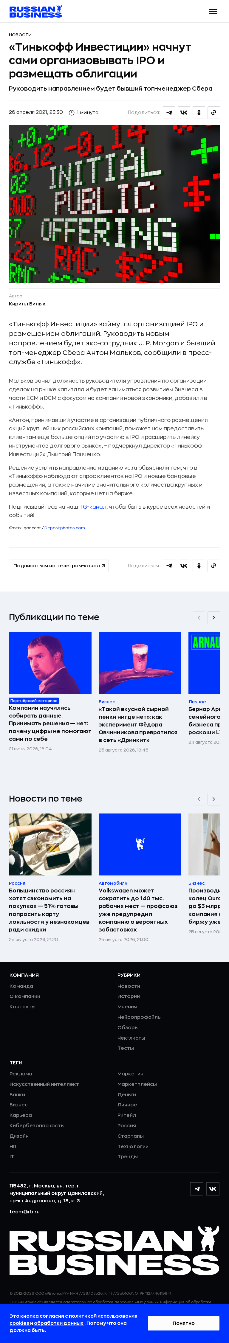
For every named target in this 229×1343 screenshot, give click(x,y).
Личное (127, 1105)
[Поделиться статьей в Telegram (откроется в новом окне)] (169, 112)
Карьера (21, 1115)
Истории (128, 996)
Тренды (127, 1156)
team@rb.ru (25, 1212)
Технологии (132, 1146)
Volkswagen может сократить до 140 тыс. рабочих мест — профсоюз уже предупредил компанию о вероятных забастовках (138, 910)
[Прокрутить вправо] (214, 617)
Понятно (184, 1323)
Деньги (126, 1094)
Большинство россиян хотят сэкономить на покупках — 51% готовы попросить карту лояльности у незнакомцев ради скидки (49, 910)
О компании (25, 996)
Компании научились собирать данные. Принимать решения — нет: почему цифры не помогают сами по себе (50, 723)
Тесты (125, 1048)
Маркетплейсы (137, 1084)
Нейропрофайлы (139, 1017)
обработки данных (59, 1323)
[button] (213, 11)
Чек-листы (131, 1038)
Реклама (21, 1074)
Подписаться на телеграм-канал (56, 565)
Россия (126, 1125)
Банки (17, 1094)
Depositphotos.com (64, 528)
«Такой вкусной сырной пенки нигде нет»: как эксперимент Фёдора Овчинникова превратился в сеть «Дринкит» (138, 725)
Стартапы (130, 1136)
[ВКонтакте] (212, 1188)
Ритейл (126, 1115)
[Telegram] (196, 1188)
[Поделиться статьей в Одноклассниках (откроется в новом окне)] (199, 112)
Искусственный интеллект (44, 1084)
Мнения (127, 1006)
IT (12, 1156)
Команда (21, 986)
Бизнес (19, 1105)
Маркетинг (131, 1074)
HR (13, 1146)
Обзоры (128, 1027)
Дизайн (19, 1136)
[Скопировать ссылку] (214, 112)
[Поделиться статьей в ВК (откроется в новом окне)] (184, 112)
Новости (20, 35)
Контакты (22, 1006)
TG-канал (92, 507)
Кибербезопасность (37, 1125)
